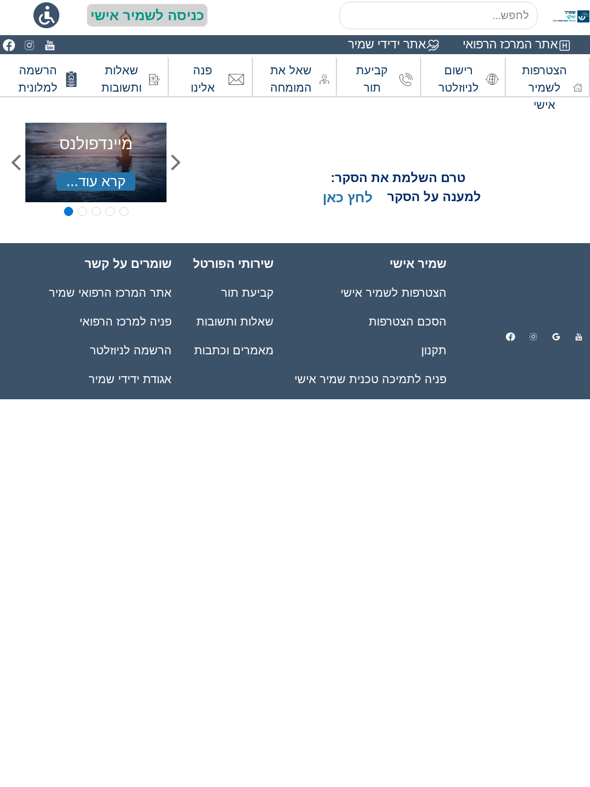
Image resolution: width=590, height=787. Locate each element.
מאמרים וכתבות (233, 350)
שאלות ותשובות (234, 321)
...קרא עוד (96, 181)
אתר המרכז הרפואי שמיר (110, 292)
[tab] (68, 211)
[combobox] (438, 15)
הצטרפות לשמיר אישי (394, 292)
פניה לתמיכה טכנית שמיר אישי (370, 379)
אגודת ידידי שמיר (130, 379)
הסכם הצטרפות (408, 321)
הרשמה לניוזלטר (131, 350)
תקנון (434, 350)
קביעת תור (247, 292)
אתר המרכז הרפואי (510, 44)
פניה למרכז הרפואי (126, 321)
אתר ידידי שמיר (387, 44)
